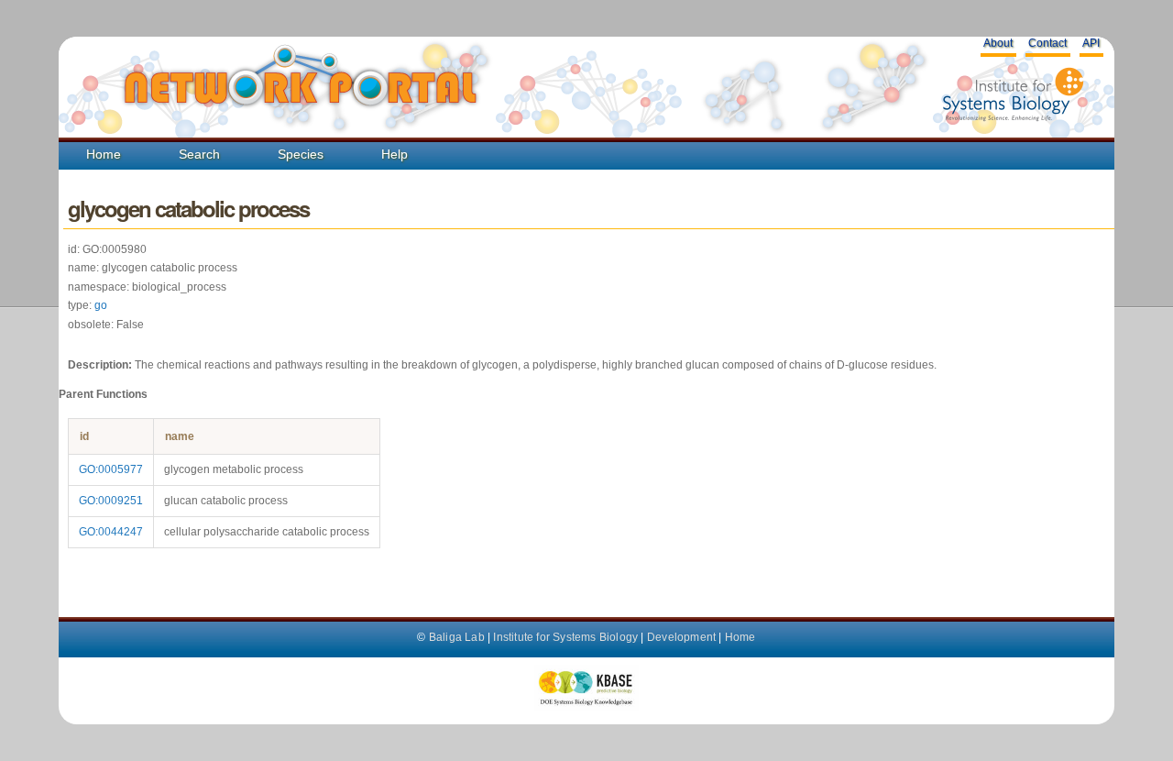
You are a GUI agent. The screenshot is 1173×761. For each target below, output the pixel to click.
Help (394, 154)
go (100, 305)
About (998, 43)
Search (199, 154)
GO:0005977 (111, 469)
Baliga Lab (457, 637)
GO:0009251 (111, 500)
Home (103, 154)
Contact (1047, 43)
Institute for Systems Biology (565, 637)
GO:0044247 (111, 531)
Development (681, 637)
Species (300, 154)
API (1091, 43)
